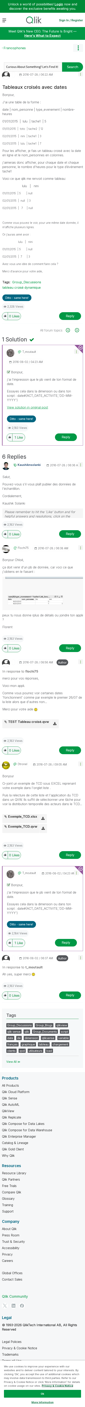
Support (7, 1211)
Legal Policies (12, 1342)
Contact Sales (12, 1279)
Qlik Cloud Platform (15, 1092)
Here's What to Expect (42, 36)
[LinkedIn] (13, 1306)
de (19, 1038)
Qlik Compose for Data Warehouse (27, 1130)
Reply (70, 316)
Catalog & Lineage (15, 1143)
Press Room (10, 1235)
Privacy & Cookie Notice (19, 1348)
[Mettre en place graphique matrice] (70, 330)
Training (7, 1205)
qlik (27, 1031)
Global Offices (12, 1273)
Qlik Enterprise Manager (19, 1136)
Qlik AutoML (10, 1105)
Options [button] (78, 48)
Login (59, 4)
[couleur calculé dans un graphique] (76, 330)
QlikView (8, 1111)
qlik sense (14, 1031)
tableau (44, 1044)
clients (11, 1050)
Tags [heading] (11, 1015)
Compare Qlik (11, 1192)
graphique (28, 1044)
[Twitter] (5, 1306)
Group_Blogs (44, 1025)
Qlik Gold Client (13, 1149)
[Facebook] (22, 1306)
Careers (7, 1261)
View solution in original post (27, 407)
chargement (60, 1044)
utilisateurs (35, 1050)
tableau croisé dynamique (21, 287)
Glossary (8, 1199)
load (49, 1050)
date (10, 1038)
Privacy (7, 1254)
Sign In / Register (71, 20)
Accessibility (10, 1248)
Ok (42, 1393)
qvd (22, 1050)
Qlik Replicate (11, 1117)
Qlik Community (15, 1296)
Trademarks (10, 1354)
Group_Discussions (26, 282)
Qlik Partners (11, 1179)
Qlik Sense (9, 1098)
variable (63, 1038)
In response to (20, 671)
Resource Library (14, 1173)
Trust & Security (13, 1242)
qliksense (48, 1038)
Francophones (15, 48)
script (64, 1031)
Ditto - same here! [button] (16, 297)
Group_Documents (45, 1031)
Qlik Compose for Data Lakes (23, 1124)
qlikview (61, 1025)
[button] (80, 73)
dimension (31, 1038)
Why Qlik (8, 1156)
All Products (10, 1085)
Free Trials (9, 1186)
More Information (42, 1402)
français (12, 1044)
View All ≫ (13, 1061)
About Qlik (9, 1229)
